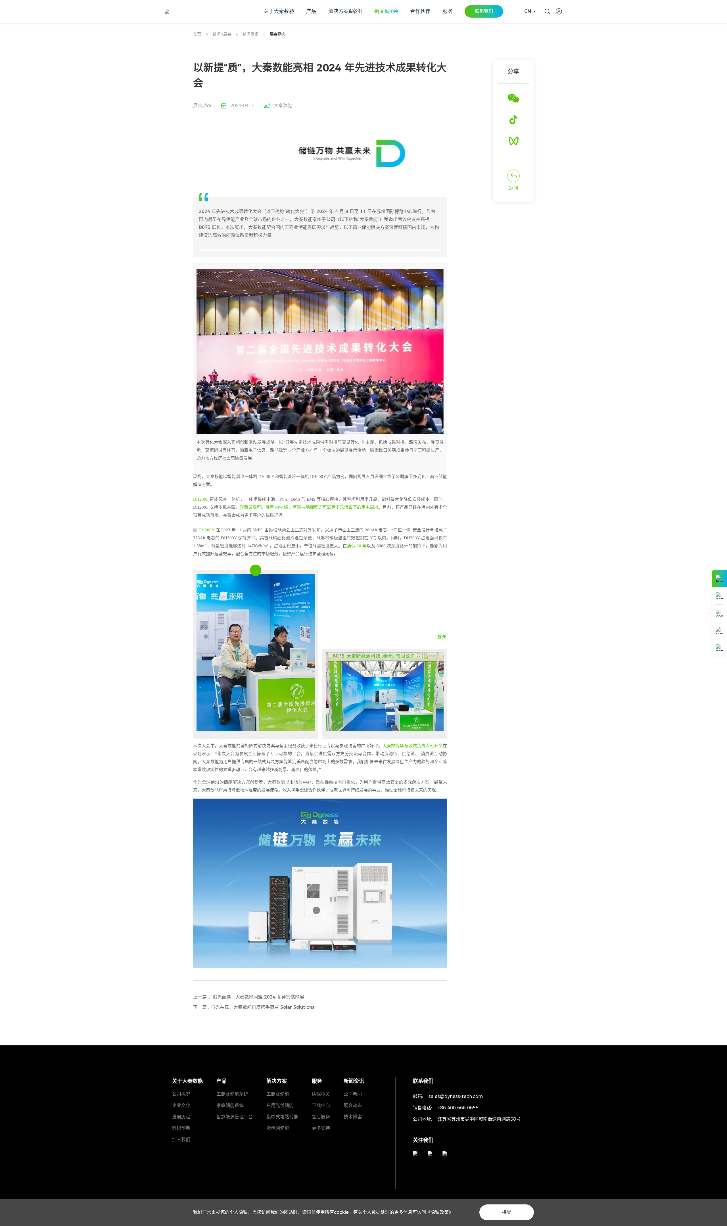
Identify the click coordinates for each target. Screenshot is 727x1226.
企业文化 (181, 1105)
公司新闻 (353, 1094)
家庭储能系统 (230, 1105)
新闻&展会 (221, 34)
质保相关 (321, 1094)
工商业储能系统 (232, 1094)
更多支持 (321, 1128)
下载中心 (321, 1105)
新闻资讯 (250, 34)
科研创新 (181, 1128)
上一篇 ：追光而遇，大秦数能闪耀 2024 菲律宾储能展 (248, 997)
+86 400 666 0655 (458, 1107)
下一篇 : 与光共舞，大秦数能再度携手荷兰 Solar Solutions (253, 1007)
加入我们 (181, 1139)
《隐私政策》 (439, 1212)
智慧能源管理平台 (234, 1117)
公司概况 (181, 1094)
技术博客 (353, 1117)
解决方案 (276, 1081)
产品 (221, 1081)
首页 (197, 34)
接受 (506, 1212)
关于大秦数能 (187, 1081)
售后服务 (321, 1117)
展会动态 (278, 34)
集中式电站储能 (282, 1117)
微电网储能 (277, 1128)
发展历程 (181, 1117)
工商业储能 (277, 1094)
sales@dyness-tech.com (456, 1096)
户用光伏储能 (280, 1105)
